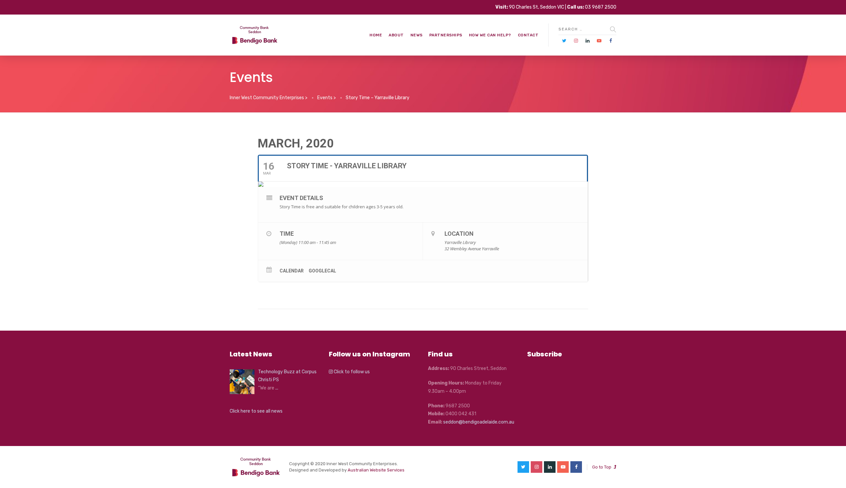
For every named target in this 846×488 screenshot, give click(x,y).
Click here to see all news (256, 411)
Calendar (292, 270)
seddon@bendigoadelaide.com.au (478, 422)
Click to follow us (351, 372)
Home (375, 35)
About (396, 35)
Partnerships (445, 35)
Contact (528, 35)
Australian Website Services (376, 470)
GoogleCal (322, 270)
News (416, 35)
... (276, 388)
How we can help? (490, 35)
